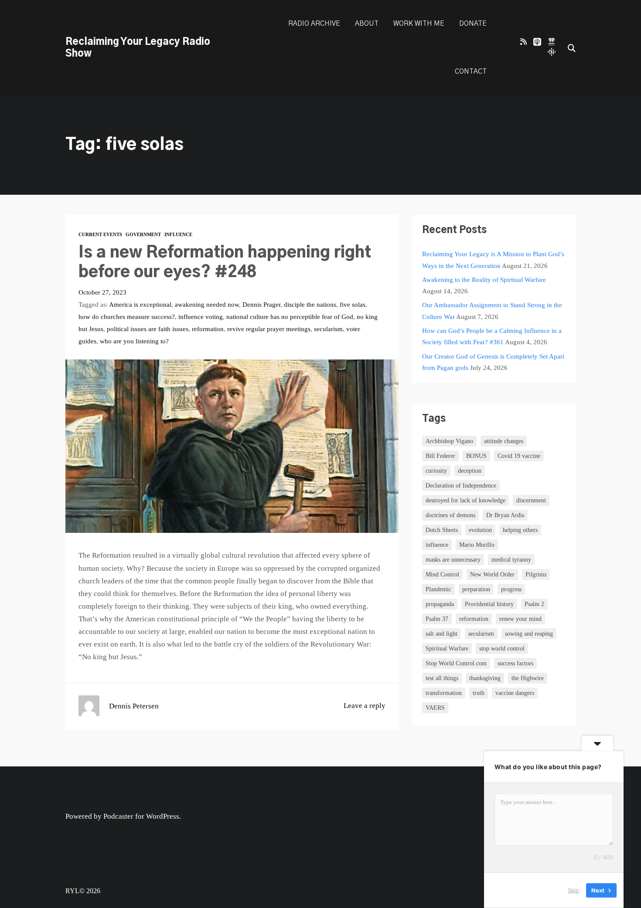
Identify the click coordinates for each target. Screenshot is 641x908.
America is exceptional (140, 304)
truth (478, 693)
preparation (476, 589)
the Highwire (527, 678)
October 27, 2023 (102, 292)
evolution (480, 530)
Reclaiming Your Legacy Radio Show (137, 47)
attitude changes (503, 441)
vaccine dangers (514, 693)
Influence (178, 234)
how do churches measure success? (126, 316)
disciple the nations (310, 304)
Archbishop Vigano (449, 441)
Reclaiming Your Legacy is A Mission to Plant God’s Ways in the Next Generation (493, 259)
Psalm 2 (534, 604)
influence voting (200, 316)
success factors (515, 663)
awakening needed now (207, 304)
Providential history (489, 604)
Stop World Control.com (456, 663)
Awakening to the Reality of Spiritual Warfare (484, 279)
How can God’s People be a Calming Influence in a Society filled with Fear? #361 (492, 336)
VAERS (435, 708)
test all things (442, 678)
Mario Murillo (476, 545)
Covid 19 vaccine (519, 456)
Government (143, 234)
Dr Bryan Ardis (505, 515)
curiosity (436, 471)
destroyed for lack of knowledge (465, 500)
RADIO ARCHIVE (314, 23)
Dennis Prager (261, 304)
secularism (328, 328)
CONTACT (471, 71)
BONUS (476, 456)
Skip (573, 890)
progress (511, 589)
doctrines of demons (450, 515)
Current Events (100, 234)
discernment (531, 500)
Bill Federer (440, 456)
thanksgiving (485, 678)
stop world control (502, 648)
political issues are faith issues (147, 328)
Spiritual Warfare (447, 648)
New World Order (492, 574)
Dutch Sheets (442, 530)
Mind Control (442, 574)
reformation (208, 328)
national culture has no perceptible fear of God (289, 316)
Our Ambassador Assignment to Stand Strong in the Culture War (492, 310)
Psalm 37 (437, 619)
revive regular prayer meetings (268, 328)
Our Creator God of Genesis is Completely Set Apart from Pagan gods (493, 361)
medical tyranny (511, 559)
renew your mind (520, 619)
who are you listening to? (134, 341)
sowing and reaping (529, 633)
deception (469, 471)
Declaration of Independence (461, 485)
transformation (444, 693)
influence (437, 545)
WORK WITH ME (418, 23)
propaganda (440, 604)
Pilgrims (535, 574)
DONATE (473, 23)
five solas (352, 304)
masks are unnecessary (453, 559)
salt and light (441, 633)
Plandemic (438, 589)
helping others (520, 530)
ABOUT (366, 23)
